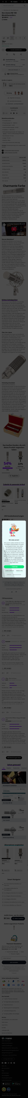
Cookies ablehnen (9, 570)
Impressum (9, 574)
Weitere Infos (19, 570)
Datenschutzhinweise (17, 574)
